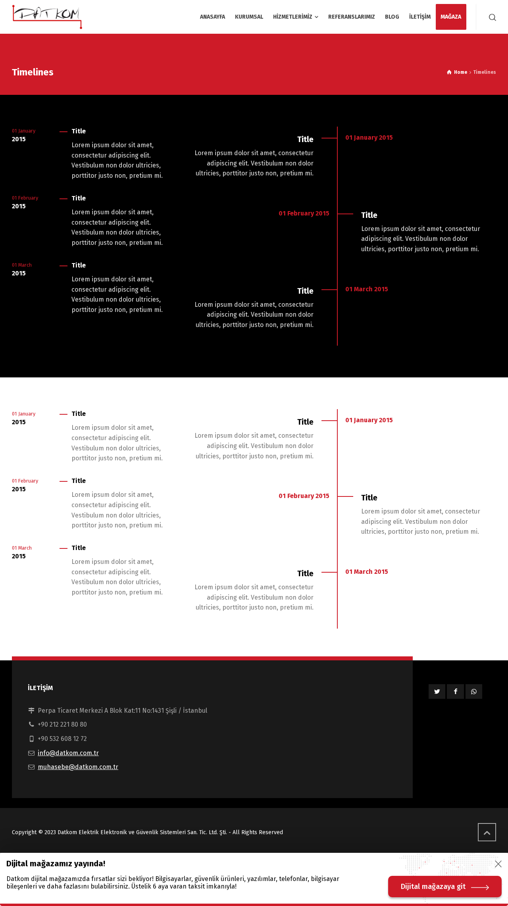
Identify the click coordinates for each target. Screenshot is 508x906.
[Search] (491, 17)
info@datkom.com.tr (68, 753)
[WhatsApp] (474, 691)
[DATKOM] (47, 17)
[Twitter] (437, 691)
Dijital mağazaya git (433, 886)
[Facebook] (455, 691)
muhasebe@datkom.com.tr (78, 767)
